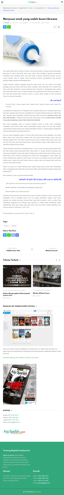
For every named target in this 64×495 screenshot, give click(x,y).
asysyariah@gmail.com (13, 422)
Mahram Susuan (52, 250)
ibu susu (6, 225)
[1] (10, 171)
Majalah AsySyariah (8, 455)
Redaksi (7, 22)
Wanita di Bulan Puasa (41, 293)
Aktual (5, 290)
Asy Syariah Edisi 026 (39, 290)
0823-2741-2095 (13, 420)
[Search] (62, 2)
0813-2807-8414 (13, 415)
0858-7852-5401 (14, 417)
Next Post (53, 248)
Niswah (23, 290)
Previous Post (12, 248)
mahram (14, 225)
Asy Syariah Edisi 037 (14, 290)
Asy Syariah (37, 492)
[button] (56, 260)
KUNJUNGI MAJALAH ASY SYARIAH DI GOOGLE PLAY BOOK (20, 357)
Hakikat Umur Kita (13, 250)
